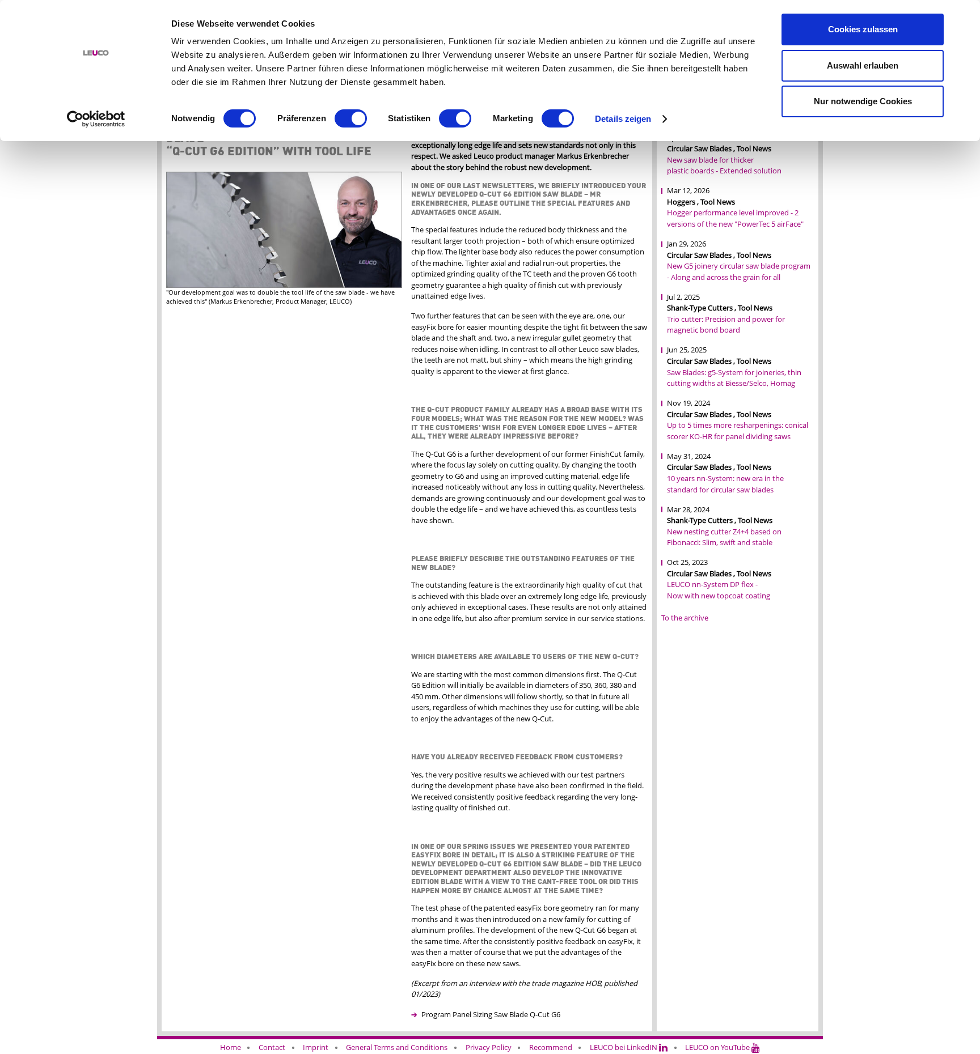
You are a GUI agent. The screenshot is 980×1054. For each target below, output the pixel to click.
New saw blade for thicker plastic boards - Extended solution (724, 165)
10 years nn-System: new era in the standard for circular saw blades (725, 484)
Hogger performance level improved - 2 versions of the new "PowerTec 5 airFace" (735, 218)
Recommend (550, 1047)
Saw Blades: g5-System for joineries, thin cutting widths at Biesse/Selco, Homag (734, 378)
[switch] (351, 118)
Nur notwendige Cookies (863, 101)
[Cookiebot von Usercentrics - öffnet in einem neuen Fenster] (96, 119)
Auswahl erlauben (862, 65)
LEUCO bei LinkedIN (624, 1047)
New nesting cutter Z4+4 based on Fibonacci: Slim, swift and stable (724, 537)
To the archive (684, 618)
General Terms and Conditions (396, 1047)
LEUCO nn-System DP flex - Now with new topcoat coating (718, 590)
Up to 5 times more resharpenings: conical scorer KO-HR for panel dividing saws (737, 430)
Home (230, 1047)
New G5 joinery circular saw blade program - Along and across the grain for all (738, 271)
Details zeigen (623, 119)
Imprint (315, 1047)
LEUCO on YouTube (718, 1047)
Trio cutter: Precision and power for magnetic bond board (726, 324)
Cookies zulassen (863, 29)
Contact (272, 1047)
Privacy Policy (489, 1047)
